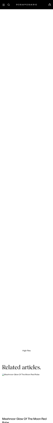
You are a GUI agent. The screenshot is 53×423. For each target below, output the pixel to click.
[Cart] (49, 5)
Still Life (26, 47)
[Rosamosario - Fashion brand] (26, 3)
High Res (26, 351)
